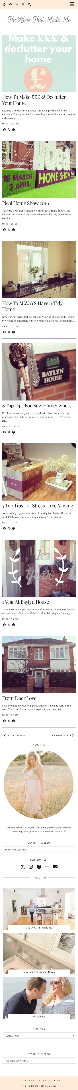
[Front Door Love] (39, 664)
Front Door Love (19, 698)
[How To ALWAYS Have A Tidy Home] (39, 269)
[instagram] (31, 867)
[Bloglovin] (17, 4)
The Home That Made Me (44, 1080)
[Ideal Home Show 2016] (39, 169)
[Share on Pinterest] (13, 130)
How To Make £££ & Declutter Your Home (34, 99)
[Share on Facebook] (4, 130)
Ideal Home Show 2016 (25, 203)
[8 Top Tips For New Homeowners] (39, 371)
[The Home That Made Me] (39, 14)
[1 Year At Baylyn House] (39, 568)
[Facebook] (10, 4)
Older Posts (16, 735)
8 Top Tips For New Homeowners (36, 405)
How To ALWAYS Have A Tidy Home (32, 306)
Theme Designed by (39, 1086)
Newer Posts (62, 735)
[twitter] (23, 867)
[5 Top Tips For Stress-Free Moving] (39, 472)
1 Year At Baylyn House (25, 601)
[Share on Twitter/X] (9, 130)
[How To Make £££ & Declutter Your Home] (39, 63)
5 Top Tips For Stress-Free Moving (37, 505)
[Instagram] (4, 4)
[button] (73, 5)
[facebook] (39, 867)
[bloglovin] (47, 867)
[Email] (23, 4)
